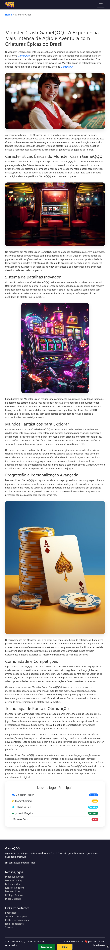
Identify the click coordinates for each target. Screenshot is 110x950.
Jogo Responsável (14, 923)
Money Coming (13, 880)
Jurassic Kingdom (14, 887)
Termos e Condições (16, 916)
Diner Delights (13, 898)
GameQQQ (24, 55)
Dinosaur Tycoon (14, 876)
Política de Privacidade (17, 920)
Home (8, 14)
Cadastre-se (46, 947)
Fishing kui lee (12, 884)
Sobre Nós (10, 912)
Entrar (65, 947)
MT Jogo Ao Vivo (14, 895)
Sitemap (9, 927)
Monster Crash (13, 891)
